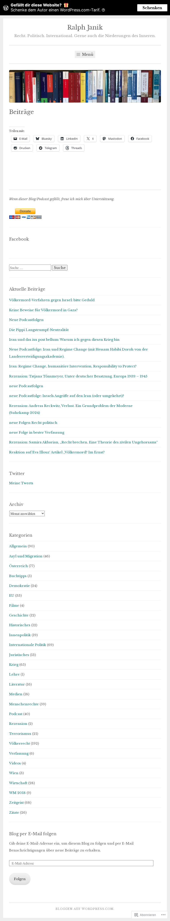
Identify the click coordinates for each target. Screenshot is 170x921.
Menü (87, 54)
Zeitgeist (16, 802)
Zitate (14, 812)
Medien (15, 694)
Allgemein (18, 546)
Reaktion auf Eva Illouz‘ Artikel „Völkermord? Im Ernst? (57, 452)
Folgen (20, 879)
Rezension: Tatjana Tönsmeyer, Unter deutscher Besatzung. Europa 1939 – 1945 (78, 376)
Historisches (19, 625)
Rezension (18, 724)
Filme (14, 605)
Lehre (14, 674)
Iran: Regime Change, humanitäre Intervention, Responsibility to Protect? (73, 366)
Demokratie (19, 586)
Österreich (18, 566)
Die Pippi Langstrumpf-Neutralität (39, 330)
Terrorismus (20, 734)
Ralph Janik (85, 27)
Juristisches (19, 655)
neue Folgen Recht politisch (33, 423)
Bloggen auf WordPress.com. (85, 909)
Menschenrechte (24, 704)
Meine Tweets (21, 483)
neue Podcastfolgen (26, 386)
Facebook (19, 239)
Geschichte (19, 615)
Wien (13, 773)
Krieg (13, 664)
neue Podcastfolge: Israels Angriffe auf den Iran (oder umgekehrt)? (66, 396)
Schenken (152, 8)
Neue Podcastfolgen (26, 320)
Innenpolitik (20, 635)
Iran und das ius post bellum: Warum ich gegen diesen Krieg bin (64, 339)
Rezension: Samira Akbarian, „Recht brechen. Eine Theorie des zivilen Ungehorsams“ (83, 442)
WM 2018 (17, 793)
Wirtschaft (18, 783)
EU (11, 595)
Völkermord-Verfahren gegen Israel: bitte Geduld (52, 300)
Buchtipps (18, 576)
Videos (15, 763)
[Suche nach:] (30, 268)
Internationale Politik (27, 645)
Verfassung (19, 753)
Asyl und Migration (25, 556)
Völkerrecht (19, 743)
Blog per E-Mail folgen (32, 833)
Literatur (17, 684)
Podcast (15, 714)
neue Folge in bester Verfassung (36, 432)
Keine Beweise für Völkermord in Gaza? (43, 310)
